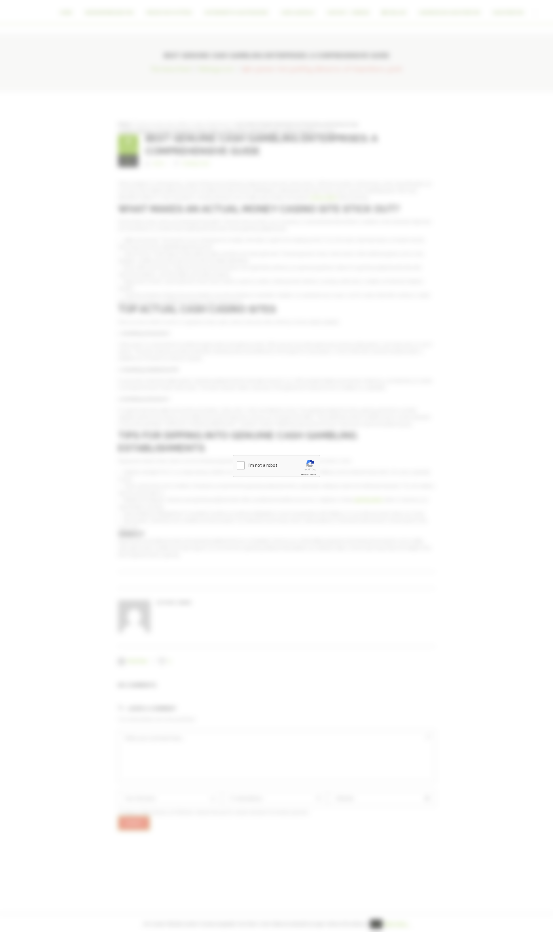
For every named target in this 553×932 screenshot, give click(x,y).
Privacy (304, 474)
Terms (313, 474)
